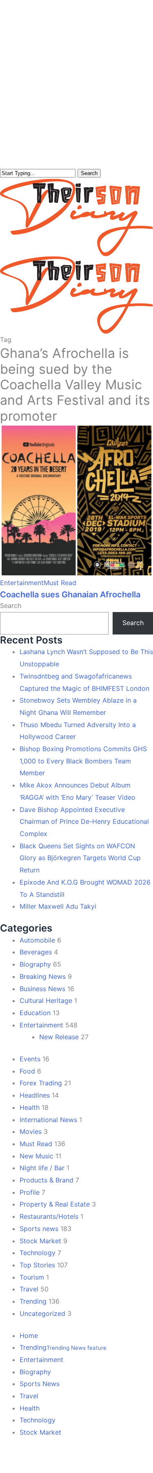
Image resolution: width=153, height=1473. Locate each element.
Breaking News (43, 976)
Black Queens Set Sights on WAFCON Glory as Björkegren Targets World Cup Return (80, 858)
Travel (29, 1289)
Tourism (32, 1277)
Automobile (37, 940)
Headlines (35, 1095)
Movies (31, 1131)
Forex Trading (41, 1083)
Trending (33, 1301)
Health (30, 1107)
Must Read (60, 583)
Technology (37, 1253)
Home (29, 1335)
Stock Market (40, 1241)
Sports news (39, 1229)
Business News (42, 989)
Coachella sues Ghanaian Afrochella (70, 594)
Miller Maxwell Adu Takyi (58, 906)
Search (89, 173)
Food (27, 1071)
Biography (35, 964)
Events (30, 1059)
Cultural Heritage (46, 1000)
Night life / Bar (42, 1168)
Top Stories (37, 1265)
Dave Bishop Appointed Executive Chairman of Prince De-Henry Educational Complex (84, 821)
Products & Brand (46, 1180)
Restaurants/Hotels (49, 1216)
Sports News (40, 1384)
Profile (30, 1192)
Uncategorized (42, 1313)
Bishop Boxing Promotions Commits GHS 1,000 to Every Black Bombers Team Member (83, 761)
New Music (36, 1156)
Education (35, 1013)
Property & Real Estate (55, 1204)
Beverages (36, 952)
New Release (59, 1037)
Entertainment (22, 583)
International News (48, 1120)
